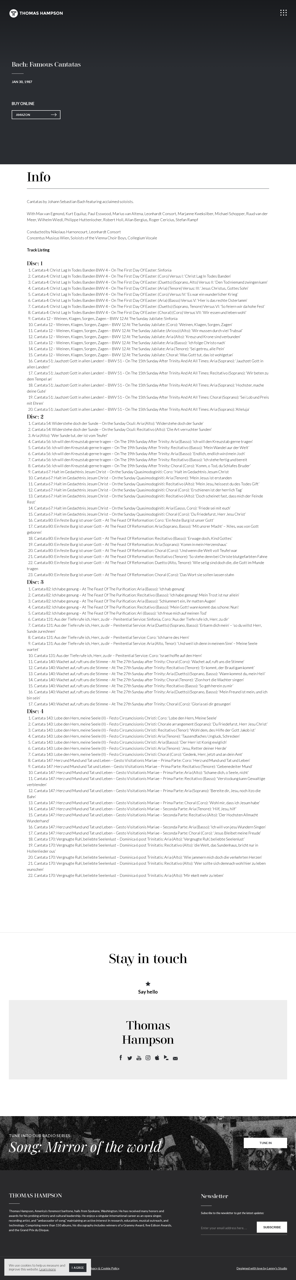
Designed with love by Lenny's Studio (262, 1268)
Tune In (265, 1143)
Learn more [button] (47, 1269)
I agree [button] (78, 1267)
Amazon (23, 115)
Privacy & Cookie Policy (103, 1268)
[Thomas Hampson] (36, 13)
